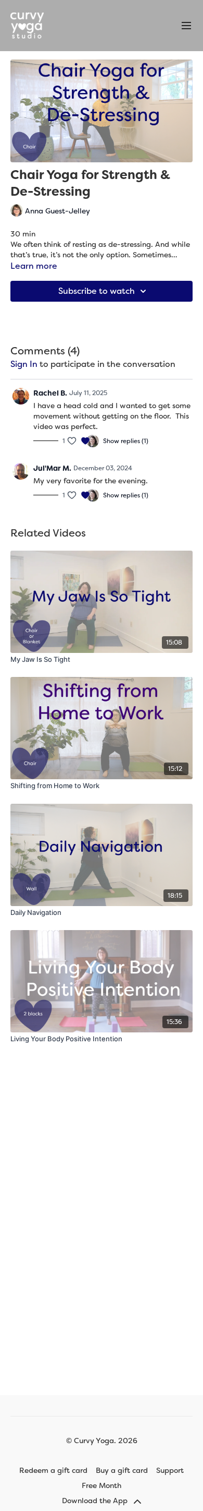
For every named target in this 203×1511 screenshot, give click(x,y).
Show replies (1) (125, 441)
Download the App (96, 1500)
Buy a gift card (122, 1470)
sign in (23, 364)
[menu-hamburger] (186, 25)
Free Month (101, 1485)
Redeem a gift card (53, 1470)
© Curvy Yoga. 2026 (101, 1440)
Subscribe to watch (96, 290)
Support (170, 1470)
